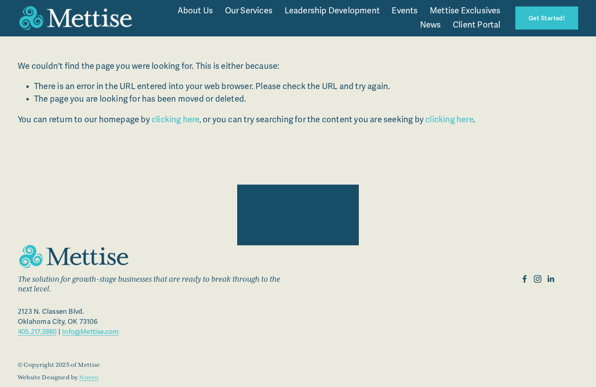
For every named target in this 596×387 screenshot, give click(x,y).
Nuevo (89, 377)
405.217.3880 (37, 331)
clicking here (175, 120)
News (430, 25)
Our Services (248, 11)
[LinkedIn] (551, 279)
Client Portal (477, 25)
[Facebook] (525, 279)
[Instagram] (538, 279)
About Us (195, 11)
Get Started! (547, 18)
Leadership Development (332, 11)
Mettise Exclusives (465, 11)
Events (405, 11)
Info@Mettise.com (90, 331)
